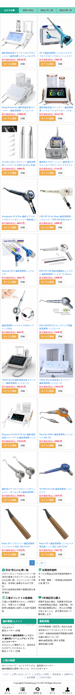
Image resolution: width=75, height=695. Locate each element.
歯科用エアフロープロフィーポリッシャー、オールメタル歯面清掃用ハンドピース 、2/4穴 (18, 492)
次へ (43, 563)
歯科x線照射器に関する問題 (52, 640)
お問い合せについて (21, 674)
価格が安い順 (46, 10)
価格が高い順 (65, 10)
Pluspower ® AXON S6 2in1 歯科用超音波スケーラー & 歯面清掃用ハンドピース (19, 437)
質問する (37, 693)
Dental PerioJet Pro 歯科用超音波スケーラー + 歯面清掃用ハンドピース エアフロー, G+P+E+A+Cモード (18, 110)
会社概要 (31, 677)
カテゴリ (22, 693)
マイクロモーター (39, 668)
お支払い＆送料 (41, 674)
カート (52, 693)
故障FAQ (68, 674)
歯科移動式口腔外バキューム (15, 668)
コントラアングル (26, 665)
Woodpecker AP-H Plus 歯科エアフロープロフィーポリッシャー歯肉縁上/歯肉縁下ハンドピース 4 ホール (19, 219)
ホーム (7, 693)
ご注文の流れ (45, 677)
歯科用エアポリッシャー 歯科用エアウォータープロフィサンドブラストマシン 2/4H (56, 165)
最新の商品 (28, 10)
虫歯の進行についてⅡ (48, 637)
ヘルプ (5, 674)
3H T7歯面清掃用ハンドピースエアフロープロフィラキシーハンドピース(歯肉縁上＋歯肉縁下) (56, 56)
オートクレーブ (9, 665)
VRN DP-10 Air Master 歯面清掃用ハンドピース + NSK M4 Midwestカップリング (55, 219)
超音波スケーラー (45, 665)
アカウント (67, 693)
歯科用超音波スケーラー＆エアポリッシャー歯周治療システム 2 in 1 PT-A (19, 56)
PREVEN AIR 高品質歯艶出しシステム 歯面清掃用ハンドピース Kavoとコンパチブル (56, 274)
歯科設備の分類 (46, 644)
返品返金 (56, 674)
